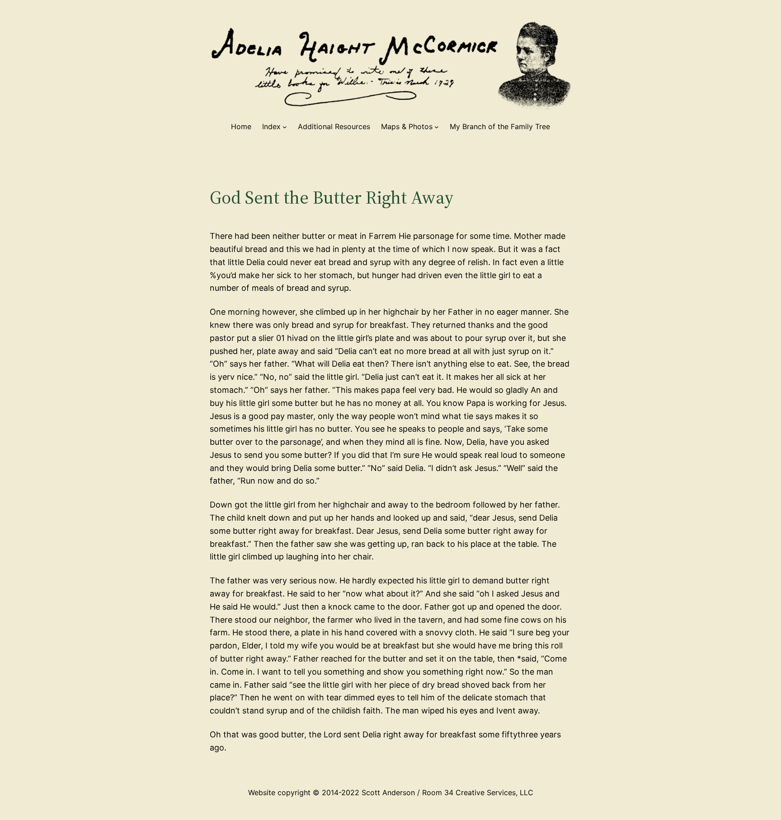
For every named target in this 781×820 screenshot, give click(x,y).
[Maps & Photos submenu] (436, 127)
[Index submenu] (284, 127)
